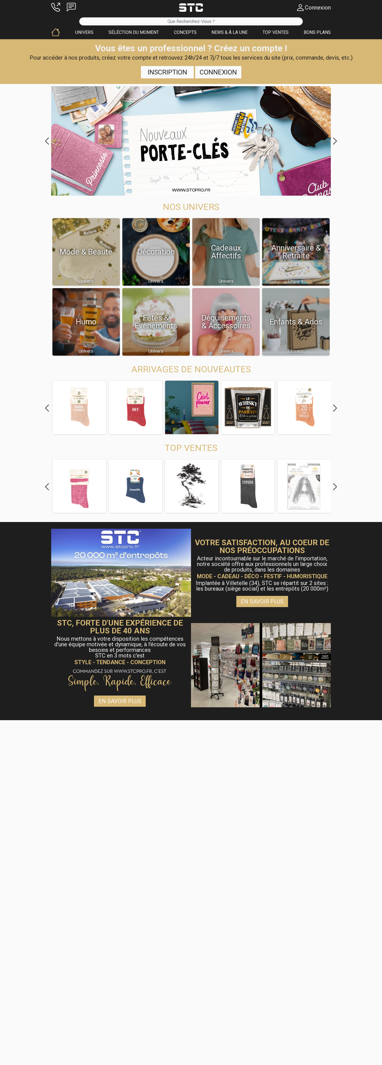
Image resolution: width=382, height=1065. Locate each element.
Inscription (167, 72)
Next (335, 141)
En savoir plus (262, 601)
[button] (55, 7)
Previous (47, 141)
